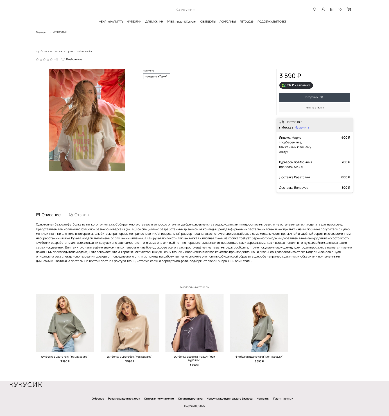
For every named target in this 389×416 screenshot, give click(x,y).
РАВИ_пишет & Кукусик (181, 21)
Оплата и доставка (190, 398)
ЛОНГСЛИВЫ (227, 21)
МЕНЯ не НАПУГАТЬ (111, 21)
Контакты (263, 398)
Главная (41, 32)
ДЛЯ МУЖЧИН (154, 21)
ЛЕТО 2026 (246, 21)
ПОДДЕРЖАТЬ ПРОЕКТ (272, 21)
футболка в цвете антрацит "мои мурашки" (194, 358)
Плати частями (283, 398)
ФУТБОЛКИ (134, 21)
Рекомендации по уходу (124, 398)
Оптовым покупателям (159, 398)
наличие (148, 70)
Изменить (302, 127)
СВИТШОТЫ (207, 21)
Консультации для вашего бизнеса (230, 398)
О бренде (98, 398)
